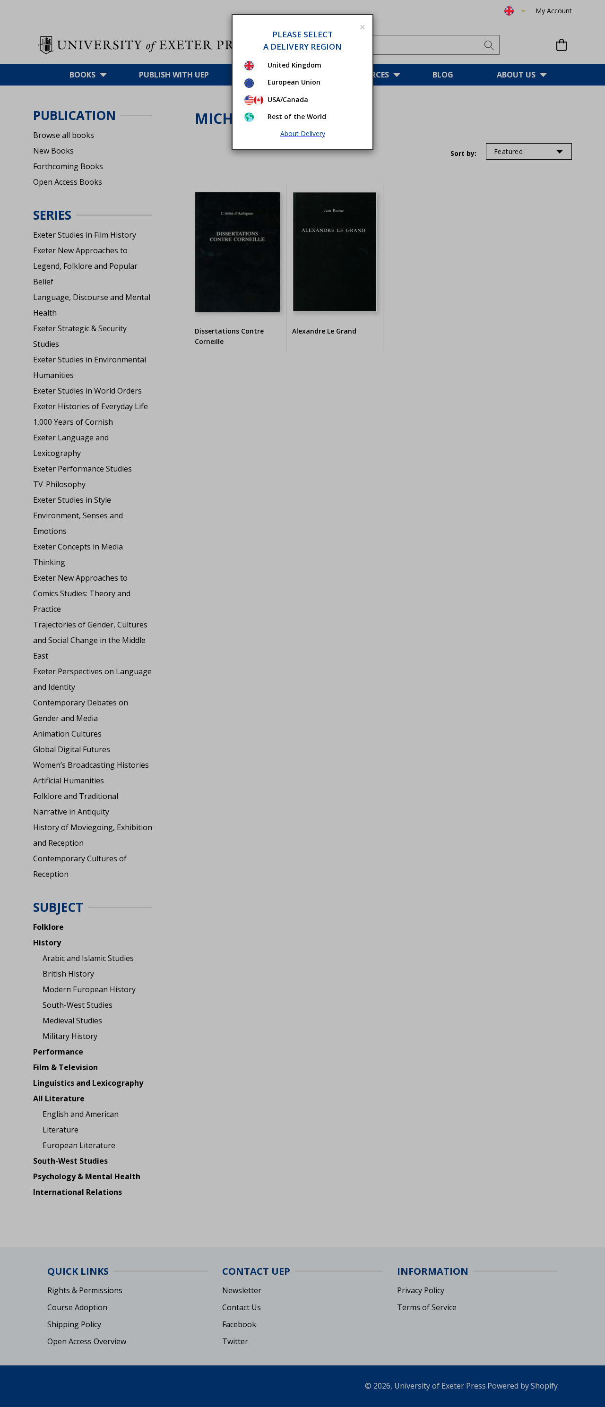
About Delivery (302, 133)
